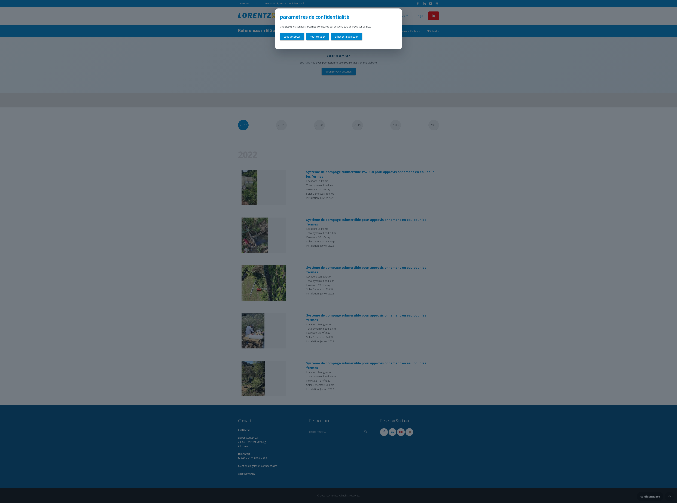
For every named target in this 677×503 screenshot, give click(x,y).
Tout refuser (317, 36)
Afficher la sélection (346, 36)
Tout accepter (292, 36)
